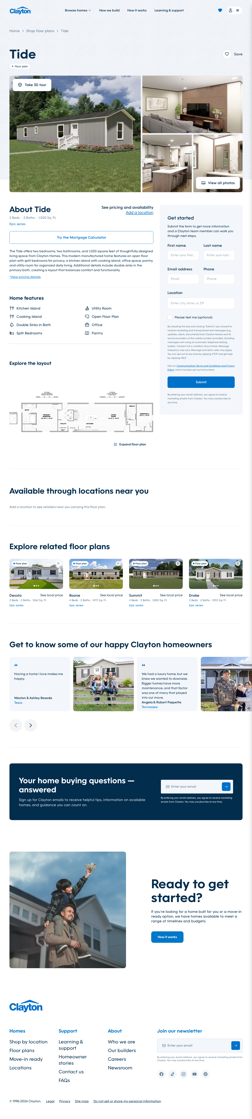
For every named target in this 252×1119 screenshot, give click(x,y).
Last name (213, 245)
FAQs (64, 1080)
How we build (109, 10)
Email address (180, 269)
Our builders (122, 1050)
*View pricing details (25, 277)
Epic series (17, 224)
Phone (209, 269)
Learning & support (169, 10)
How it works (137, 10)
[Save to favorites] (227, 54)
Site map (82, 1101)
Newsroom (120, 1068)
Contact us (71, 1072)
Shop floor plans (40, 31)
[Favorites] (220, 10)
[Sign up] (226, 786)
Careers (117, 1059)
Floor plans (21, 1050)
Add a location (139, 212)
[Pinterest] (205, 1074)
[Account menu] (234, 10)
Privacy (64, 1101)
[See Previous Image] (14, 574)
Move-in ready (26, 1059)
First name (177, 245)
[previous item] (15, 725)
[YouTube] (194, 1074)
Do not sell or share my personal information (127, 1101)
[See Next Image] (58, 574)
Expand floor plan (132, 444)
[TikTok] (172, 1074)
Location (175, 292)
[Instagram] (183, 1074)
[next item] (30, 725)
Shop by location (28, 1042)
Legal (50, 1101)
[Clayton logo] (20, 10)
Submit (201, 382)
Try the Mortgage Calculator (81, 237)
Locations (20, 1068)
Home (14, 31)
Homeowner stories (73, 1060)
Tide (64, 31)
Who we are (121, 1042)
